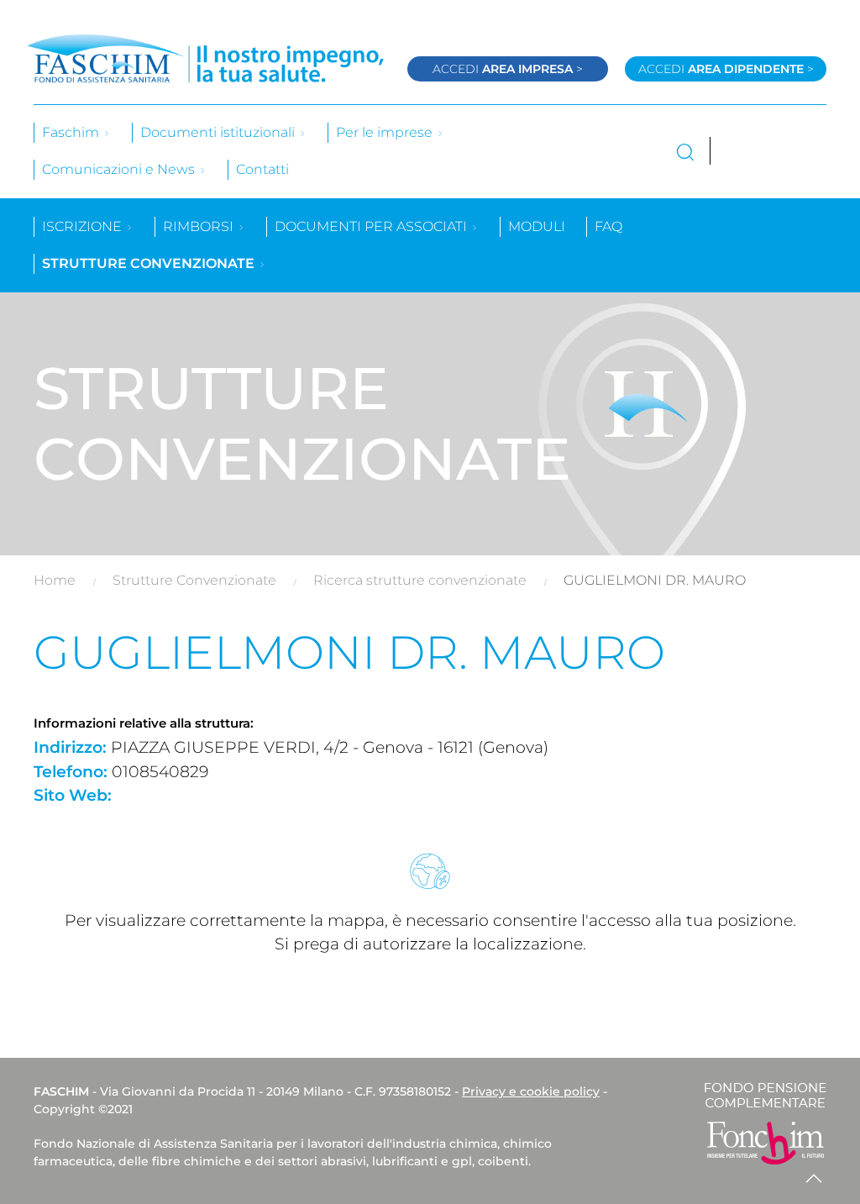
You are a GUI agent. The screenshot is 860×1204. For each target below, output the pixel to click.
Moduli (536, 226)
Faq (608, 226)
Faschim (72, 132)
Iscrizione (83, 226)
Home (55, 580)
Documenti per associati (372, 226)
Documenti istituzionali (219, 132)
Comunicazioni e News (120, 169)
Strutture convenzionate (150, 263)
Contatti (262, 169)
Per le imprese (386, 132)
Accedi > (508, 68)
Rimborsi (200, 226)
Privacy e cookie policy (531, 1091)
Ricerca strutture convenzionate (420, 580)
